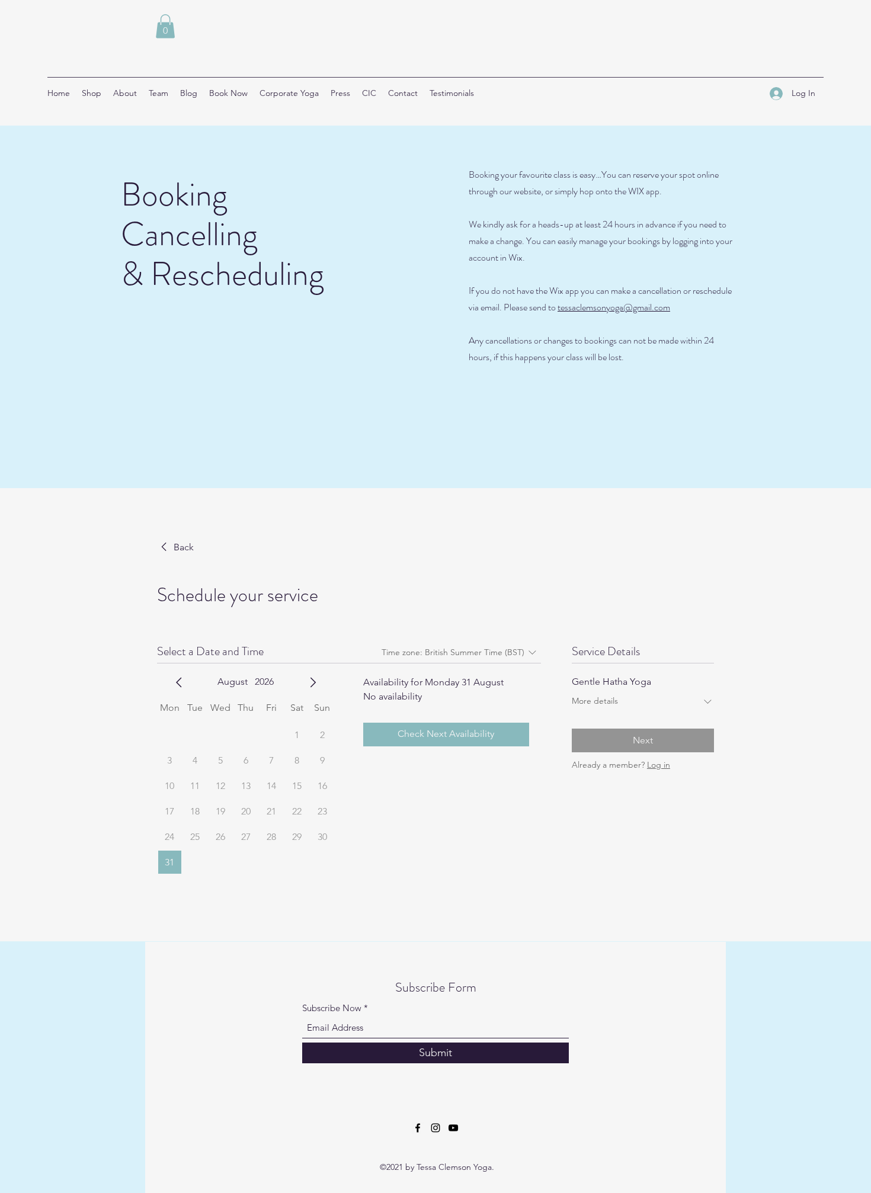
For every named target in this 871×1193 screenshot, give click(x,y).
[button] (165, 26)
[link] (175, 547)
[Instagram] (435, 1128)
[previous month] (179, 682)
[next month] (313, 682)
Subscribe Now (331, 1007)
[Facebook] (418, 1128)
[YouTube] (453, 1128)
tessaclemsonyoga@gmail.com (614, 307)
